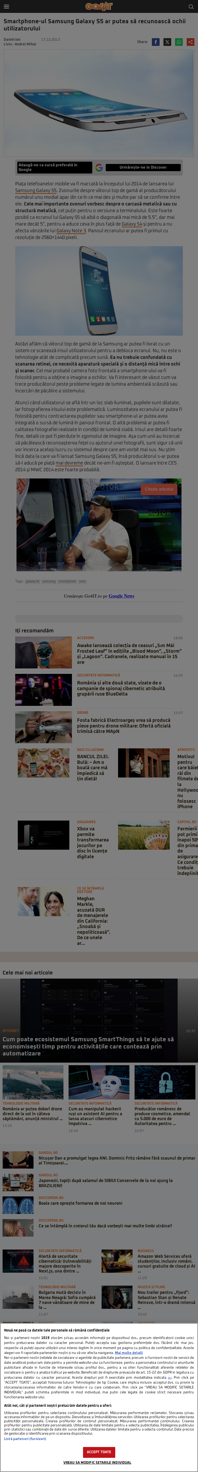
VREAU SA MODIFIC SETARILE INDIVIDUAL (97, 1463)
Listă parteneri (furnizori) (25, 1439)
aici (169, 1378)
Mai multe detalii (129, 1353)
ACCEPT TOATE (99, 1452)
